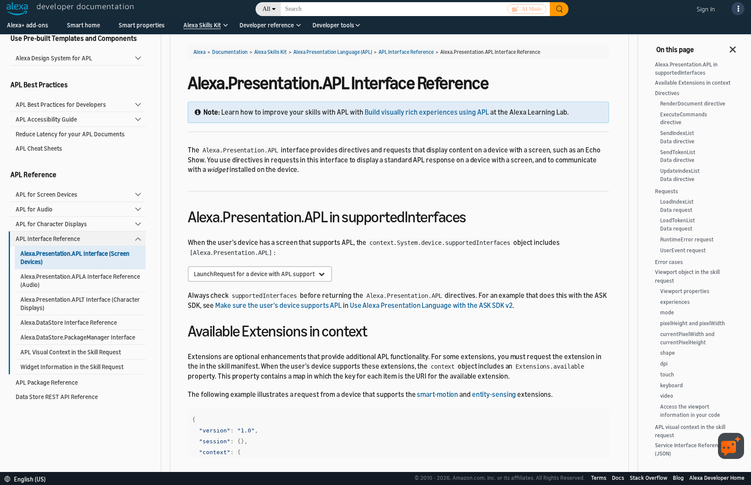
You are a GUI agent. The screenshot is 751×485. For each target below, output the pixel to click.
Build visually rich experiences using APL (427, 112)
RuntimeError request (687, 239)
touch (667, 374)
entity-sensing (494, 394)
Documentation (230, 52)
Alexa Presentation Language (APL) (332, 52)
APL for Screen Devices (46, 194)
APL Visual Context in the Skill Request (70, 352)
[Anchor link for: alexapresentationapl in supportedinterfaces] (474, 215)
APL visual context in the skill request (690, 431)
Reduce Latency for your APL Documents (70, 134)
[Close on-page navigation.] (733, 47)
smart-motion (437, 394)
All (266, 9)
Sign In (706, 9)
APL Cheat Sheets (39, 148)
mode (667, 312)
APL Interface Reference (48, 238)
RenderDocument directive (692, 103)
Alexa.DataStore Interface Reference (68, 322)
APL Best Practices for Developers (61, 104)
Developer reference (266, 25)
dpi (664, 363)
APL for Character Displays (51, 224)
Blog (679, 477)
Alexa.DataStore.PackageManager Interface (77, 337)
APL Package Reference (47, 382)
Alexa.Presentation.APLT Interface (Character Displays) (80, 303)
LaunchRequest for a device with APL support (256, 273)
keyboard (671, 385)
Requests (666, 191)
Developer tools (333, 25)
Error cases (669, 262)
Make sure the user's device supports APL (278, 305)
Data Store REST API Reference (57, 396)
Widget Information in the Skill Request (71, 366)
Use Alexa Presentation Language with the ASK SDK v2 (431, 305)
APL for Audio (34, 209)
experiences (675, 302)
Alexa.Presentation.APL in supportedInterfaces (686, 68)
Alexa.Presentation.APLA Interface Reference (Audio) (80, 280)
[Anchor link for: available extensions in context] (375, 329)
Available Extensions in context (693, 82)
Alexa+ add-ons (27, 25)
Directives (667, 93)
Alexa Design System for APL (54, 58)
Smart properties (142, 25)
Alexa (199, 52)
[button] (202, 28)
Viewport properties (684, 291)
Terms (599, 477)
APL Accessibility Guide (46, 119)
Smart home (83, 25)
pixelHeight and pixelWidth (692, 323)
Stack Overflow (649, 477)
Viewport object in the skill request (687, 276)
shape (667, 353)
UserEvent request (683, 250)
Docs (618, 477)
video (666, 396)
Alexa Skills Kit (202, 25)
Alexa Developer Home (716, 477)
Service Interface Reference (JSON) (689, 449)
